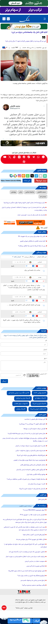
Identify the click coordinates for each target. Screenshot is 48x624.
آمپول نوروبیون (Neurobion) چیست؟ (34, 510)
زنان (20, 192)
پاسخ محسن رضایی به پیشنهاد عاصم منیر (33, 580)
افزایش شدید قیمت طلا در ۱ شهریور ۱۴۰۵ (32, 515)
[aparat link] (24, 161)
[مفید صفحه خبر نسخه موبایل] (24, 10)
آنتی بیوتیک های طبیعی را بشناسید (35, 419)
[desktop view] (8, 18)
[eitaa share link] (23, 176)
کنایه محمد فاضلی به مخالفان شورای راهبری (33, 241)
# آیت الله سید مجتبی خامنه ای (19, 393)
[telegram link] (33, 156)
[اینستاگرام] (19, 175)
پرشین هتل (41, 499)
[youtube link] (4, 156)
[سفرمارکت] (24, 222)
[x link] (9, 156)
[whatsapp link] (38, 156)
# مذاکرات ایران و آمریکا (38, 409)
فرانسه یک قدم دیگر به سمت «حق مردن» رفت (31, 215)
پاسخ (12, 266)
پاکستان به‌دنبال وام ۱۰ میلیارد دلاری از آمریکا (32, 489)
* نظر (45, 359)
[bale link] (28, 156)
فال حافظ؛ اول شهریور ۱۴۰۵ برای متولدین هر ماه (30, 539)
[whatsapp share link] (28, 176)
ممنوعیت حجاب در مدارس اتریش (35, 561)
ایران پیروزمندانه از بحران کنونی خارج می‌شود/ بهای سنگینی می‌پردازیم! (24, 203)
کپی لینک (27, 180)
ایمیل (45, 350)
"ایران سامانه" (20, 608)
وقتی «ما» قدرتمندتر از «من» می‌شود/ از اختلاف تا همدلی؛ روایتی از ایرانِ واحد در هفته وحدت (24, 208)
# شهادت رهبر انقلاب (20, 404)
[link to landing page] (24, 18)
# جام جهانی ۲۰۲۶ (40, 393)
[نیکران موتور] (24, 143)
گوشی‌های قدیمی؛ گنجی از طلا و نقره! (34, 535)
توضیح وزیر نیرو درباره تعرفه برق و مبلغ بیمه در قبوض (30, 460)
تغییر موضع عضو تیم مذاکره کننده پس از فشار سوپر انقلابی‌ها (26, 571)
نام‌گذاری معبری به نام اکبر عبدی (36, 566)
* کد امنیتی (43, 374)
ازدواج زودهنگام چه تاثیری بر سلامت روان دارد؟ (31, 576)
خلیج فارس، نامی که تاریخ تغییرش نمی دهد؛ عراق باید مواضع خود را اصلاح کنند (25, 545)
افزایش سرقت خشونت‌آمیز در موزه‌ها (35, 429)
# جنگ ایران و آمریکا (39, 404)
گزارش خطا (44, 228)
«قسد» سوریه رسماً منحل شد (37, 484)
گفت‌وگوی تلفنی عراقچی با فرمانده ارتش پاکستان (31, 470)
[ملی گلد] (24, 3)
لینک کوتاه (42, 181)
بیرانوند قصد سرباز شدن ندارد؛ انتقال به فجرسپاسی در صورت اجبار (25, 557)
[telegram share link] (36, 176)
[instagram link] (19, 156)
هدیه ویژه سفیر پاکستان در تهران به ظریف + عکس (31, 451)
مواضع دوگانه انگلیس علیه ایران (36, 474)
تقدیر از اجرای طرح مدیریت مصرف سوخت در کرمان (31, 446)
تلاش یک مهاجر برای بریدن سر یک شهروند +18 (32, 236)
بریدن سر (43, 196)
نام (46, 340)
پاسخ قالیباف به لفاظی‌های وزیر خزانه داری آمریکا (31, 455)
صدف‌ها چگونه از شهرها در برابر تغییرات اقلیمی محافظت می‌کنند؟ (26, 479)
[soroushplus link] (24, 156)
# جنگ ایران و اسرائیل (23, 398)
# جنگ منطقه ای (40, 398)
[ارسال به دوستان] (40, 176)
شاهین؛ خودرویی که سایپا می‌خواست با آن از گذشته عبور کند (27, 552)
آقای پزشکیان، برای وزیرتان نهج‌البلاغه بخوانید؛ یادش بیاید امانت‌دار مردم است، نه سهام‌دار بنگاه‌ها (25, 439)
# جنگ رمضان (20, 409)
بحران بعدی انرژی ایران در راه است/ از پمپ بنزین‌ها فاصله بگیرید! (27, 433)
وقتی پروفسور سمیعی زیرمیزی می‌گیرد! (33, 585)
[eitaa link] (14, 156)
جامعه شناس (29, 192)
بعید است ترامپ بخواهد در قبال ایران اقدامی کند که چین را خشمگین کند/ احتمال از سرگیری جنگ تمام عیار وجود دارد (25, 528)
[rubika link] (43, 156)
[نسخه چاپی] (45, 176)
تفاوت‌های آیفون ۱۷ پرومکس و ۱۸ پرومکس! (32, 424)
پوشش (13, 192)
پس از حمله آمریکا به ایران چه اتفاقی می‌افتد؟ (32, 246)
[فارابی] (24, 26)
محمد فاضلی (42, 192)
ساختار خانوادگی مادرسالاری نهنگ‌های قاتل (33, 465)
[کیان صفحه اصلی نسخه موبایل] (24, 621)
